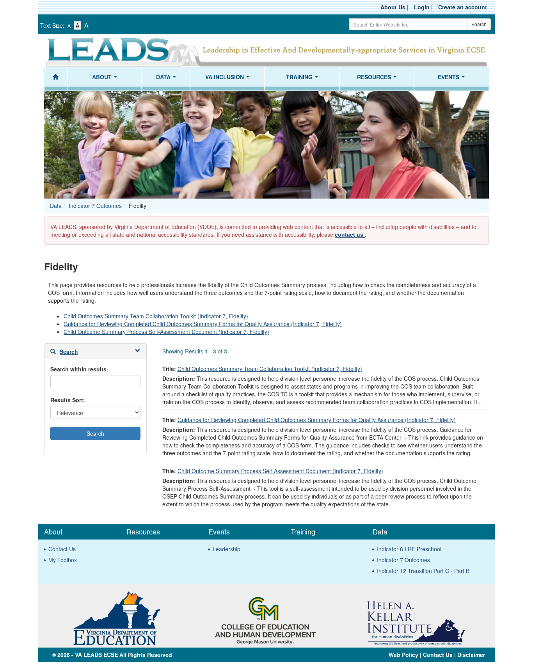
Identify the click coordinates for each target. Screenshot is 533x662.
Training (303, 79)
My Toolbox (62, 560)
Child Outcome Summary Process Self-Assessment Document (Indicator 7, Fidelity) (166, 331)
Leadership (226, 549)
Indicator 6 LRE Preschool (409, 549)
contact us (350, 234)
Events (453, 79)
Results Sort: (67, 400)
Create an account (462, 7)
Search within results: (79, 369)
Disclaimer (471, 654)
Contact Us (62, 549)
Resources (378, 79)
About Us (392, 7)
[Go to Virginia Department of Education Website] (116, 617)
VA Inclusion (228, 79)
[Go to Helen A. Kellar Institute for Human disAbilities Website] (416, 617)
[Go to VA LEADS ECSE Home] (266, 51)
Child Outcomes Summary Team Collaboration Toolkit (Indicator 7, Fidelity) (156, 316)
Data (167, 79)
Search (479, 24)
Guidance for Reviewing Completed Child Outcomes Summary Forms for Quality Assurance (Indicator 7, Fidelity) (203, 324)
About (106, 79)
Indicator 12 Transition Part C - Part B (423, 571)
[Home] (55, 79)
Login (422, 7)
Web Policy (403, 654)
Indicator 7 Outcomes (95, 205)
